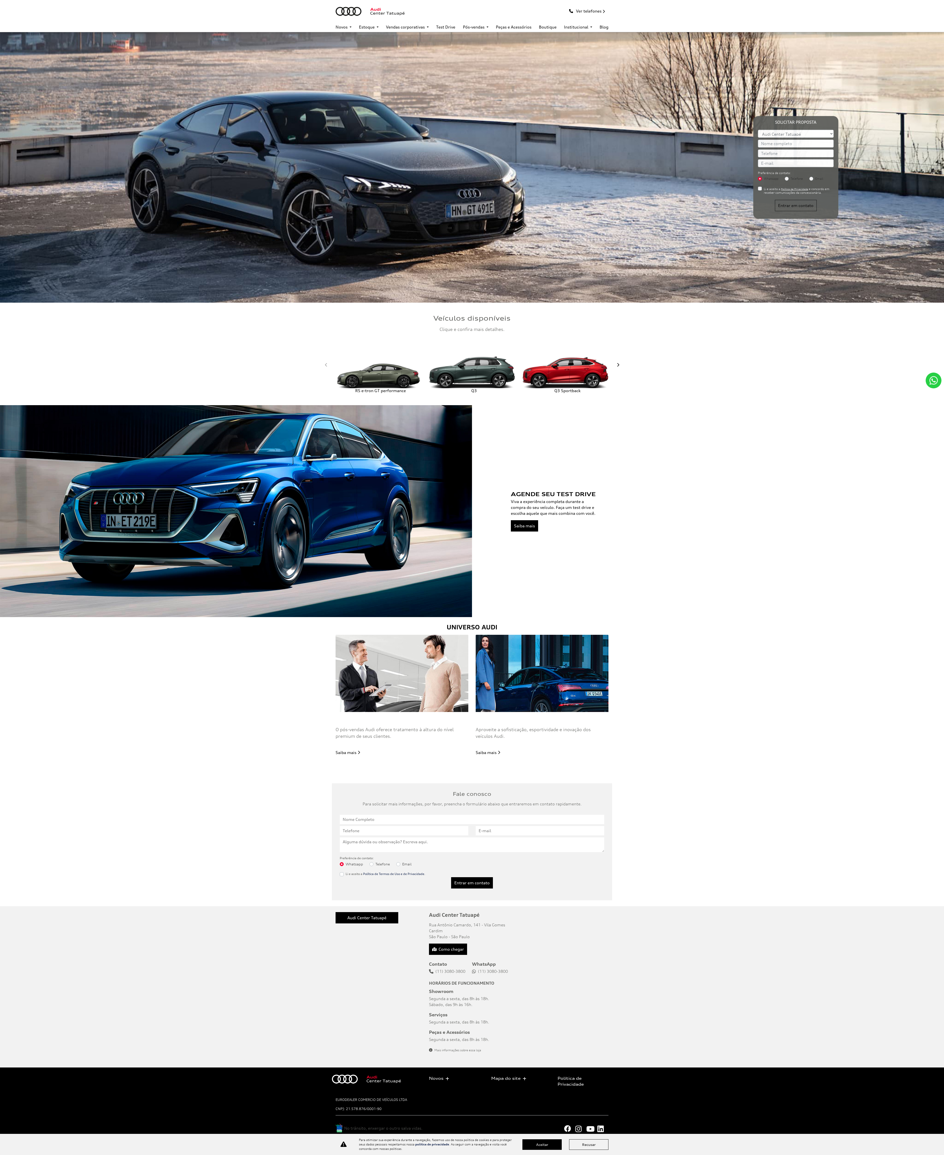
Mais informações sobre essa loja (457, 1050)
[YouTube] (591, 1128)
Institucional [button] (576, 27)
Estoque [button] (367, 27)
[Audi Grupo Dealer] (370, 11)
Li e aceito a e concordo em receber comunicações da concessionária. (796, 190)
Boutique (548, 27)
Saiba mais (524, 525)
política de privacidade (432, 1144)
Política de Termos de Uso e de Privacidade (393, 874)
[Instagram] (580, 1128)
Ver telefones (588, 11)
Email (819, 178)
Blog (604, 27)
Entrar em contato (795, 205)
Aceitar (542, 1144)
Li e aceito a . (385, 874)
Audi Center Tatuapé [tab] (366, 917)
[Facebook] (569, 1128)
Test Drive (445, 27)
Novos (436, 1078)
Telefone (797, 178)
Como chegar (451, 949)
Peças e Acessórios (513, 27)
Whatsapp (771, 178)
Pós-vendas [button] (474, 27)
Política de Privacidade (794, 189)
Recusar (589, 1144)
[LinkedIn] (602, 1128)
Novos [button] (342, 27)
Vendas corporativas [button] (406, 27)
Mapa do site (506, 1078)
